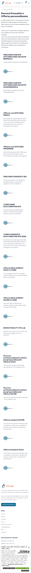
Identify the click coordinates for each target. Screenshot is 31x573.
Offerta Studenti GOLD (13, 450)
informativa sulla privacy (15, 564)
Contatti (3, 532)
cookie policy (5, 565)
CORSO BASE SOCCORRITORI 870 (12, 205)
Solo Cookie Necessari (9, 568)
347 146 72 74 (11, 543)
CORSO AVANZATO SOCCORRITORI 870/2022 (14, 235)
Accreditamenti (5, 527)
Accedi (18, 3)
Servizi (3, 516)
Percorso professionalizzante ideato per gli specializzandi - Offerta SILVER (15, 391)
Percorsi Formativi (6, 524)
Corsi (2, 522)
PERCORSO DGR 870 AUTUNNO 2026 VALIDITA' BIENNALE (14, 57)
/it (1, 9)
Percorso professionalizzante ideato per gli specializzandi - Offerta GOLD (15, 359)
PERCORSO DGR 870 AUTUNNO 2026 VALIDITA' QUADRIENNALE (14, 85)
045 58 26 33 (10, 541)
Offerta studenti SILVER (13, 420)
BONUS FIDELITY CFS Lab (14, 328)
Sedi (2, 529)
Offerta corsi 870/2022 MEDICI (13, 114)
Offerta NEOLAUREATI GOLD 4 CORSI (13, 269)
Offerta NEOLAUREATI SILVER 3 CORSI (13, 299)
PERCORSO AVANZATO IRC (15, 176)
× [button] (28, 547)
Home (3, 514)
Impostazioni (25, 570)
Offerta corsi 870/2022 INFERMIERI (13, 148)
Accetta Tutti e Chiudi (22, 568)
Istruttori (3, 519)
